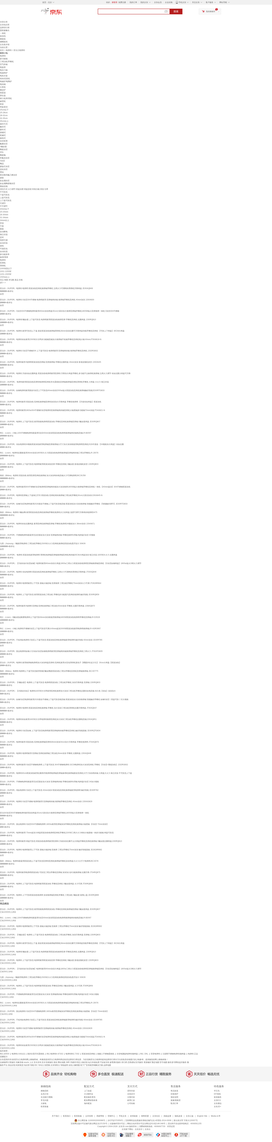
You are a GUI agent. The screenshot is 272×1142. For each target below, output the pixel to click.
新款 (55, 1062)
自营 (2, 294)
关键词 (73, 1062)
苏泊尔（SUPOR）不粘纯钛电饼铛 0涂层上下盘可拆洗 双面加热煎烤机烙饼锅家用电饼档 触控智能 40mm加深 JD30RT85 (51, 640)
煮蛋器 (3, 93)
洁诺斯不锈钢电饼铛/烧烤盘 (174, 1054)
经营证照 (171, 1126)
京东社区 (156, 1116)
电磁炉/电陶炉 (6, 81)
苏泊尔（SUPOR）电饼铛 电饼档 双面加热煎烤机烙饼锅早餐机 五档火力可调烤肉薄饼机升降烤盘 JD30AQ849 (46, 288)
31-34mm (4, 217)
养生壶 (3, 95)
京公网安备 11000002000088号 (91, 1120)
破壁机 (3, 101)
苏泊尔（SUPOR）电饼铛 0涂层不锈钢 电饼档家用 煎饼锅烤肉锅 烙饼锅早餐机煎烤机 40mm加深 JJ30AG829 (46, 801)
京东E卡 (217, 1100)
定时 (2, 237)
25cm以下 (4, 110)
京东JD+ (217, 1106)
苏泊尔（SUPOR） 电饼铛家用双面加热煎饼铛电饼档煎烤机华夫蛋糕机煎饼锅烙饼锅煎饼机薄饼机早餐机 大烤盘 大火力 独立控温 (54, 382)
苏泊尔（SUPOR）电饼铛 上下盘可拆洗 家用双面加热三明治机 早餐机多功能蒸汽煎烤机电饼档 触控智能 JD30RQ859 (49, 594)
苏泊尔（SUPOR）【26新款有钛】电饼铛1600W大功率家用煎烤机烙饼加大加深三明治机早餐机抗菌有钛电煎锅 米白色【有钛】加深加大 (58, 691)
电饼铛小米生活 (18, 1054)
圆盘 (2, 229)
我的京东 (144, 2)
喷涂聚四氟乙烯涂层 (8, 175)
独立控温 (4, 234)
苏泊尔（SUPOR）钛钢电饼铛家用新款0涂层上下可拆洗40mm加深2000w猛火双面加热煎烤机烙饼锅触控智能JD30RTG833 (52, 390)
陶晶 (2, 164)
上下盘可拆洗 (5, 200)
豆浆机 (3, 87)
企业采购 (169, 2)
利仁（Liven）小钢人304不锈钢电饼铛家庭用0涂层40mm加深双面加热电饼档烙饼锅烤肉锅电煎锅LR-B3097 (45, 433)
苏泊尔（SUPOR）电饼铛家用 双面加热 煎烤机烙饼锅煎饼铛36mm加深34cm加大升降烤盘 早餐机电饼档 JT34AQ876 (49, 742)
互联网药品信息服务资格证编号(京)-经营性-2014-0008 (148, 1120)
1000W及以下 (6, 268)
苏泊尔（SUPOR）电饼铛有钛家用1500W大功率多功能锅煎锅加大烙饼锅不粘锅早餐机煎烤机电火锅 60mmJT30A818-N (50, 339)
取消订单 (174, 1103)
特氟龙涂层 (4, 158)
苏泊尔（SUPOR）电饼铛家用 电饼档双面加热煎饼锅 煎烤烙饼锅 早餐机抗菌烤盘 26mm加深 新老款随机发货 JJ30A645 (50, 362)
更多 (2, 104)
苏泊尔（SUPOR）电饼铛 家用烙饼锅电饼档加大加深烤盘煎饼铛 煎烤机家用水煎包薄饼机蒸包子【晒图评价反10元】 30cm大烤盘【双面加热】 (60, 662)
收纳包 (3, 36)
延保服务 (217, 1097)
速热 (2, 246)
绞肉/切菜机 (5, 78)
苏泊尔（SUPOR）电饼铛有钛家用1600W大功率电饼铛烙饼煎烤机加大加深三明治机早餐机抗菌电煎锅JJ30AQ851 (48, 719)
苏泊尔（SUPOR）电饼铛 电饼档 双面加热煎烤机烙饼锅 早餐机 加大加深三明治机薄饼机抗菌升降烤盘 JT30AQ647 (48, 708)
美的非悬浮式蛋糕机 (35, 1054)
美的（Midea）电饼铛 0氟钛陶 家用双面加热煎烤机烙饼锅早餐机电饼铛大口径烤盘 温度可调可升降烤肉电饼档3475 (48, 512)
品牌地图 (107, 1065)
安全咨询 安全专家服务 (43, 1062)
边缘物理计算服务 (7, 1062)
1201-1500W (5, 274)
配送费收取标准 (90, 1100)
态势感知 (131, 1062)
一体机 (3, 33)
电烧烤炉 (4, 73)
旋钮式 (3, 138)
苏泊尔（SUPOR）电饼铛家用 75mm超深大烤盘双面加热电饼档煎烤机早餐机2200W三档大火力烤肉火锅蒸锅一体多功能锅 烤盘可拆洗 (57, 833)
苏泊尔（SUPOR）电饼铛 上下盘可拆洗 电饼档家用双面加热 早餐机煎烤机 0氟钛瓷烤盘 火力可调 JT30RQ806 (46, 884)
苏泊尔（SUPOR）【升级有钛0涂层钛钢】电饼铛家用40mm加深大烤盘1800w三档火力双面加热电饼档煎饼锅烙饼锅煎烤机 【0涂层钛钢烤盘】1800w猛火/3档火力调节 (70, 563)
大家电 (43, 1103)
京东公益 (189, 1116)
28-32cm (4, 115)
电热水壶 (4, 76)
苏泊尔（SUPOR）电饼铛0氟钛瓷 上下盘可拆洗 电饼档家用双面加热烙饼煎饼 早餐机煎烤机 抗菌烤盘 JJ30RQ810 (48, 319)
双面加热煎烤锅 (88, 1054)
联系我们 (67, 1116)
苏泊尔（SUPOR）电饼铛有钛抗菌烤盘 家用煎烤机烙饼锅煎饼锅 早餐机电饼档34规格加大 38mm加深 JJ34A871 (47, 524)
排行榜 (124, 1062)
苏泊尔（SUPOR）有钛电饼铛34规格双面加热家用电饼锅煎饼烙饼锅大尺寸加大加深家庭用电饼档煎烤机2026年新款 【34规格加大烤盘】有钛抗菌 (62, 444)
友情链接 (134, 1116)
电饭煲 (3, 67)
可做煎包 (4, 249)
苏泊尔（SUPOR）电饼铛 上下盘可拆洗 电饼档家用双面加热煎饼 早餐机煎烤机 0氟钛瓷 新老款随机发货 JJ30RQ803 (49, 464)
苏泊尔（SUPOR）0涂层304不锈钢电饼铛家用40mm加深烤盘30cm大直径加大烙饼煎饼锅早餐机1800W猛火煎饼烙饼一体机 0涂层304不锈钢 (59, 311)
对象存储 (19, 1062)
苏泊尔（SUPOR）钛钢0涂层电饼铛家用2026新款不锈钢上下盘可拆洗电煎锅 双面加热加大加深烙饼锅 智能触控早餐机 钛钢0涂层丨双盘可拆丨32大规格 (64, 699)
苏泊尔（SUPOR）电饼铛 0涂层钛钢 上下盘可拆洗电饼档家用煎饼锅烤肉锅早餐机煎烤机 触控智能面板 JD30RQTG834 (50, 731)
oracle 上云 (28, 1062)
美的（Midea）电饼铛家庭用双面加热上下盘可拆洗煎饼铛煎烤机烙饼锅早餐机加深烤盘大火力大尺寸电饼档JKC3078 (49, 861)
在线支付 (131, 1094)
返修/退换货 (176, 1100)
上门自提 (88, 1091)
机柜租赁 (20, 1065)
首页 (2, 50)
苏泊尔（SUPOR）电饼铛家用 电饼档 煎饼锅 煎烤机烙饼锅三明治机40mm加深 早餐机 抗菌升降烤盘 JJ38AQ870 (47, 606)
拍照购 (47, 1065)
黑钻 (2, 172)
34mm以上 (4, 220)
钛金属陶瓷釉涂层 (7, 183)
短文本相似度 (93, 1062)
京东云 (147, 1129)
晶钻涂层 (4, 169)
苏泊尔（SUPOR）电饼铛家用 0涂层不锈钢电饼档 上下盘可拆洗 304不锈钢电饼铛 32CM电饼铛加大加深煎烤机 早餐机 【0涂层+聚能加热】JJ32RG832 (64, 765)
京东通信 (217, 1103)
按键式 (3, 132)
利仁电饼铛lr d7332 (55, 1054)
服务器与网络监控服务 (177, 1062)
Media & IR (215, 1116)
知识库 (27, 1065)
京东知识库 (4, 25)
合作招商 (89, 1116)
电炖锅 (3, 84)
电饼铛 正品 (193, 1054)
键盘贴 (3, 39)
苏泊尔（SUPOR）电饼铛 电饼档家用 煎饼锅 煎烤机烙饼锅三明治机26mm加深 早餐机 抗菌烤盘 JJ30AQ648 (45, 753)
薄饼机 (3, 266)
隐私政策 (178, 1116)
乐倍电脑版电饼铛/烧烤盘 (127, 1054)
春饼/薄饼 (4, 257)
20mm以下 (4, 209)
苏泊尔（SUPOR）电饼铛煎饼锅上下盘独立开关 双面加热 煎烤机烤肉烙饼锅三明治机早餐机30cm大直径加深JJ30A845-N (51, 495)
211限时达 (88, 1094)
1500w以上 (5, 277)
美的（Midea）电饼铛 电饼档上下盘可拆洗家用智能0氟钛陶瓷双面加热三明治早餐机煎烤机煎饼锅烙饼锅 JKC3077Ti (49, 671)
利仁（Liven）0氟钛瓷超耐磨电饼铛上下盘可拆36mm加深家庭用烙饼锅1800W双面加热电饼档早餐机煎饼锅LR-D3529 (50, 617)
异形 (2, 223)
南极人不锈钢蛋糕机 (105, 1054)
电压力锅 (4, 70)
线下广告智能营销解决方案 (91, 1065)
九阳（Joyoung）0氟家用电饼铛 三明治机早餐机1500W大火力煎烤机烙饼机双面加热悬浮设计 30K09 (42, 543)
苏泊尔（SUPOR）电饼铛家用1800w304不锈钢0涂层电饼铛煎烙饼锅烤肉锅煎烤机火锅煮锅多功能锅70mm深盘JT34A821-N (52, 410)
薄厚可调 (4, 240)
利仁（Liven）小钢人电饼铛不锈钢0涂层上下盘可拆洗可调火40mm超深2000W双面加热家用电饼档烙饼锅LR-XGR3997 (50, 628)
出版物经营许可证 (117, 1123)
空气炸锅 (4, 64)
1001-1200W (5, 271)
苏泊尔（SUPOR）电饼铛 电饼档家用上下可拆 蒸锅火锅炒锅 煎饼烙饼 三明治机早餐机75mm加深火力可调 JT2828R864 (50, 583)
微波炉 (3, 90)
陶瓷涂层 (4, 149)
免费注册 (122, 2)
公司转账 (131, 1103)
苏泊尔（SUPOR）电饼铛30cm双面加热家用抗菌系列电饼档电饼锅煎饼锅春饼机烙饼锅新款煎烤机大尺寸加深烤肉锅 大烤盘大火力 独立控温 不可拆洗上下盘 (66, 773)
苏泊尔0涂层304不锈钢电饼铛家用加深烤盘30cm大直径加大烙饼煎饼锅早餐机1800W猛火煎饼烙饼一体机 (44, 813)
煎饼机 (3, 263)
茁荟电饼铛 (155, 1054)
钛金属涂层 (4, 181)
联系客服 (44, 1106)
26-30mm (4, 215)
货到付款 (131, 1091)
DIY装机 (217, 1094)
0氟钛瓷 (3, 147)
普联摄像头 (4, 30)
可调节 (3, 203)
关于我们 (55, 1116)
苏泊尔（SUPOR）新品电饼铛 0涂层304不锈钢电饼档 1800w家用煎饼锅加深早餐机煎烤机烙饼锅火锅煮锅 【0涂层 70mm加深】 (54, 824)
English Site (202, 1116)
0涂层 (2, 161)
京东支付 (138, 1129)
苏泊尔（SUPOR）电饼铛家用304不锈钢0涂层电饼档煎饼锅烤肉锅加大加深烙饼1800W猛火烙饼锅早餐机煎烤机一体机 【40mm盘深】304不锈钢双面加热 (65, 487)
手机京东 (182, 2)
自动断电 (4, 232)
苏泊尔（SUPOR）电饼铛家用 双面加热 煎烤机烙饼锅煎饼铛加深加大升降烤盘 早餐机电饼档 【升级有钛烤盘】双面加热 (50, 402)
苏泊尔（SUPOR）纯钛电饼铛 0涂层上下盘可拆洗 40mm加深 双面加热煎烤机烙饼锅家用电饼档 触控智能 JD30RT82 (49, 790)
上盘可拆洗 (4, 198)
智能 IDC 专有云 (37, 1065)
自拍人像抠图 (74, 1065)
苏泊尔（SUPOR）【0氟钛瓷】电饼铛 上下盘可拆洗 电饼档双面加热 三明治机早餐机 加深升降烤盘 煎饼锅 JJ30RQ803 (50, 682)
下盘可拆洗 (4, 195)
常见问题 (44, 1100)
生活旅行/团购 (47, 1097)
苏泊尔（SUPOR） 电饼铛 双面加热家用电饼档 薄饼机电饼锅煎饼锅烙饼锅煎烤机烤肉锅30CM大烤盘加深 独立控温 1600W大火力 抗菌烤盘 (58, 555)
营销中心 (111, 1116)
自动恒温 (4, 251)
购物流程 (44, 1091)
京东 (62, 12)
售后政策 (174, 1091)
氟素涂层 (4, 144)
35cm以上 (4, 121)
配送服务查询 (89, 1097)
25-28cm (4, 113)
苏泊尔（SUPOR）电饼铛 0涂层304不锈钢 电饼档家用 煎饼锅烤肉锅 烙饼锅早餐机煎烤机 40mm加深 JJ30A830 (47, 300)
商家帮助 (100, 1116)
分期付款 (131, 1097)
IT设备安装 (104, 1062)
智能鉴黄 (64, 1065)
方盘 (2, 226)
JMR (68, 1062)
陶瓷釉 (3, 155)
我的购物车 (210, 11)
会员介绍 (44, 1094)
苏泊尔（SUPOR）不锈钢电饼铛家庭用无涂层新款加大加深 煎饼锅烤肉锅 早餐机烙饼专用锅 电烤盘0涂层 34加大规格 (49, 782)
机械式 (3, 135)
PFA (1, 152)
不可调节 (4, 206)
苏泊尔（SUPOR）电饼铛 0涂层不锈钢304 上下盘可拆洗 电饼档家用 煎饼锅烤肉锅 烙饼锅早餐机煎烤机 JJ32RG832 (49, 351)
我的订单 (133, 2)
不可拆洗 (4, 192)
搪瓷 (2, 178)
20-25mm (4, 212)
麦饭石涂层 (4, 166)
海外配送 (88, 1103)
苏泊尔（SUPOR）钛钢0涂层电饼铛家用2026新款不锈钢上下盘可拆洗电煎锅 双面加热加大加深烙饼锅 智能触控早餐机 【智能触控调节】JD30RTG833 (64, 504)
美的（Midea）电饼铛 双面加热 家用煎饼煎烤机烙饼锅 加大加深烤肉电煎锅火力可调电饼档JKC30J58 (43, 475)
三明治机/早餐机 (7, 61)
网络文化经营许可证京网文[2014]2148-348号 (146, 1123)
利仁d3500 (4, 1054)
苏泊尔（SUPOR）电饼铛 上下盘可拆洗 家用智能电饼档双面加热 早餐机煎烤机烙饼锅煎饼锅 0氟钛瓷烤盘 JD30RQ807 (50, 422)
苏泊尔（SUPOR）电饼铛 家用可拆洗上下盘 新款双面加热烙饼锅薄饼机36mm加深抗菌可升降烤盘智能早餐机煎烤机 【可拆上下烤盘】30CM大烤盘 (62, 331)
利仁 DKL (144, 1054)
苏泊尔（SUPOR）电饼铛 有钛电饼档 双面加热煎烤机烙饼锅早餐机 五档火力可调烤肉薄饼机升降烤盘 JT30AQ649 (48, 572)
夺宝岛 (217, 1091)
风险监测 (167, 1116)
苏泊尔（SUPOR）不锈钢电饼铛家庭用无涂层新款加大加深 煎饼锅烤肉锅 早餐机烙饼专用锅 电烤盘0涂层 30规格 (47, 535)
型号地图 (163, 1062)
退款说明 (174, 1097)
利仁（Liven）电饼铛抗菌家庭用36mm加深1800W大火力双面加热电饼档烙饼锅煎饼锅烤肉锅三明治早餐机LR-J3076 (49, 453)
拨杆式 (3, 130)
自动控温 (4, 243)
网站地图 (61, 1062)
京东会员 (158, 2)
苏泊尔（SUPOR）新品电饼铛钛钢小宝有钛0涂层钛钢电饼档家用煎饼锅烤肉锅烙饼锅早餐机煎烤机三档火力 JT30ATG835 (51, 651)
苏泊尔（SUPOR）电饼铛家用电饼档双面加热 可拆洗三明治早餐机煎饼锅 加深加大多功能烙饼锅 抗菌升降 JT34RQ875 (50, 872)
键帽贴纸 (4, 42)
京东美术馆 (4, 44)
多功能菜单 (4, 254)
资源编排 (147, 1062)
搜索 (175, 11)
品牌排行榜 (4, 27)
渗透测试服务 (115, 1062)
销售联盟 (145, 1116)
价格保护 (174, 1094)
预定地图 (155, 1062)
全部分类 (4, 22)
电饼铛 (8, 50)
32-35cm (4, 118)
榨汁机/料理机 (6, 98)
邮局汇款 (131, 1100)
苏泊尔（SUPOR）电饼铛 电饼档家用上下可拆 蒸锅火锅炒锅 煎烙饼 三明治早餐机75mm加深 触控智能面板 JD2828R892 (51, 850)
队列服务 (139, 1062)
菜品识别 (12, 1065)
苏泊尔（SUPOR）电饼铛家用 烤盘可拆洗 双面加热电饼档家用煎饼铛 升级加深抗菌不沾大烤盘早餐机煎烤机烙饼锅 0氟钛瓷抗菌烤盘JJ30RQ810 (61, 841)
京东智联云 (55, 1065)
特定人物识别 (82, 1062)
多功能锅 (4, 59)
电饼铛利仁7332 (72, 1054)
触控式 (3, 127)
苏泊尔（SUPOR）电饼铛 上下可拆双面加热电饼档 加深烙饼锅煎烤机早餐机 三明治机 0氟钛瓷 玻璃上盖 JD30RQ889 (49, 895)
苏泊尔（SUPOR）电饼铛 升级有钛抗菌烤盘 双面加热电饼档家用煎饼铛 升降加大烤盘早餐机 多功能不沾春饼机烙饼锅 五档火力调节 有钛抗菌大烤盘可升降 (65, 373)
